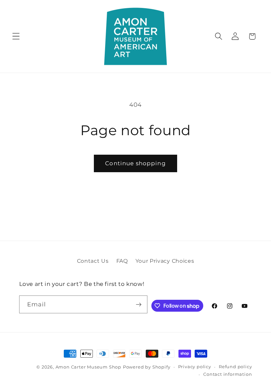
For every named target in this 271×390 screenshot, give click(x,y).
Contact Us (93, 260)
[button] (16, 36)
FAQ (122, 260)
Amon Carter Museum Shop (89, 367)
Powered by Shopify (147, 367)
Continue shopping (135, 163)
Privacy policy (194, 366)
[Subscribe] (139, 304)
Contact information (227, 374)
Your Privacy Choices (165, 260)
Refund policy (235, 366)
